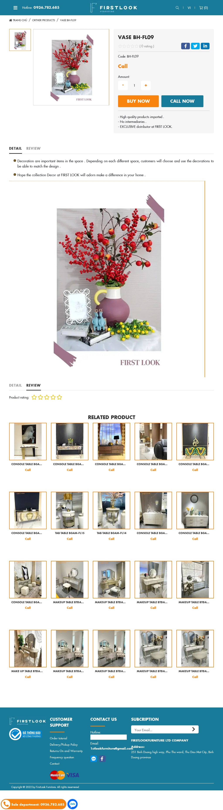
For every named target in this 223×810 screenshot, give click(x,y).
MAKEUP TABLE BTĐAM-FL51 (69, 671)
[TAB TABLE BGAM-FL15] (69, 510)
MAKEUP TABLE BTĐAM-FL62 (69, 602)
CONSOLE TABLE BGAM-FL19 (111, 464)
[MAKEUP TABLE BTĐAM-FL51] (69, 648)
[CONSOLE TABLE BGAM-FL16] (28, 510)
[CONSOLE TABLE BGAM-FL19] (111, 441)
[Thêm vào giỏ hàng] (16, 481)
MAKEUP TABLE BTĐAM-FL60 (153, 602)
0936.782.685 (40, 7)
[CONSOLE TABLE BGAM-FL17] (195, 441)
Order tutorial (58, 738)
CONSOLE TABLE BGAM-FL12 (195, 533)
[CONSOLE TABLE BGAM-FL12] (195, 510)
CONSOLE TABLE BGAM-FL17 (195, 464)
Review (33, 148)
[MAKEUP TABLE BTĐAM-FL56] (195, 579)
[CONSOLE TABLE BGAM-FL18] (153, 441)
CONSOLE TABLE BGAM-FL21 (27, 464)
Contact (54, 763)
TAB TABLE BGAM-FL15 (69, 533)
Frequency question (62, 757)
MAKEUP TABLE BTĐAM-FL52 (153, 671)
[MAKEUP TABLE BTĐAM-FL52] (153, 648)
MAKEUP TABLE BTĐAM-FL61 (111, 602)
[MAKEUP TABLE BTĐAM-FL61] (111, 579)
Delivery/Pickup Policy (64, 744)
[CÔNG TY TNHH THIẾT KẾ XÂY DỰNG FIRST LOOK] (114, 7)
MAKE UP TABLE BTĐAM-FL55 (27, 671)
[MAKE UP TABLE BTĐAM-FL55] (28, 648)
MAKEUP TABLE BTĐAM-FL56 (195, 602)
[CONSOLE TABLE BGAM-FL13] (153, 510)
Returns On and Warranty (66, 751)
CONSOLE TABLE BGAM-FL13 (153, 533)
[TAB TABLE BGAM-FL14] (111, 510)
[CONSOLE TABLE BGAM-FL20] (69, 441)
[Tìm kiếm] (177, 8)
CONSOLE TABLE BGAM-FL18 (153, 464)
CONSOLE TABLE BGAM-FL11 (27, 602)
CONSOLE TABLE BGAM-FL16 (27, 533)
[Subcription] (194, 729)
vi (189, 7)
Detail (15, 148)
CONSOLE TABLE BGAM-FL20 (69, 464)
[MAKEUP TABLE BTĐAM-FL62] (69, 579)
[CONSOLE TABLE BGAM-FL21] (28, 441)
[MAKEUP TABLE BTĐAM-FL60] (153, 579)
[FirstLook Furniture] (27, 721)
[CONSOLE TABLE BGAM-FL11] (28, 579)
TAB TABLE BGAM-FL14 (111, 533)
